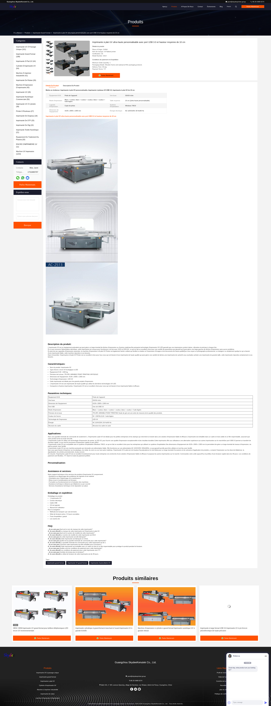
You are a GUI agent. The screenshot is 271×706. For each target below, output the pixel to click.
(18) (26, 116)
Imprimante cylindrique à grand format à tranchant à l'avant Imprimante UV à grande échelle (41, 629)
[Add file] (229, 702)
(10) (25, 125)
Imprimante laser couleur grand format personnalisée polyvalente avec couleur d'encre (226, 629)
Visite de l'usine (223, 677)
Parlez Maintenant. (253, 6)
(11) (26, 145)
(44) (26, 61)
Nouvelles (223, 685)
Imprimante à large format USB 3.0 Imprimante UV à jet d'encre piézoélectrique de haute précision (161, 629)
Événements (211, 6)
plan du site (223, 689)
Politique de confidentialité (223, 694)
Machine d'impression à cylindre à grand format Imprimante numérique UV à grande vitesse (103, 629)
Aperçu (164, 6)
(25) (25, 120)
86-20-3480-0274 (258, 2)
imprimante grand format (41, 33)
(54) (26, 67)
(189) (25, 55)
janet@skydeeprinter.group (237, 2)
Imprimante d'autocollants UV (100, 563)
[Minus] (265, 656)
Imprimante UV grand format (77, 563)
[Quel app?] (23, 178)
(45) (24, 86)
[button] (49, 73)
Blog (221, 6)
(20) (27, 138)
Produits (174, 6)
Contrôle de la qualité (223, 681)
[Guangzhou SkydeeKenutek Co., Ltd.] (13, 6)
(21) (27, 131)
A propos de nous (187, 6)
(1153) (25, 153)
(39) (26, 105)
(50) (24, 98)
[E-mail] (27, 178)
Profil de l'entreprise (223, 673)
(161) (26, 48)
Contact (200, 6)
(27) (25, 111)
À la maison (18, 33)
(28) (23, 92)
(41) (23, 74)
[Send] (265, 702)
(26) (26, 80)
